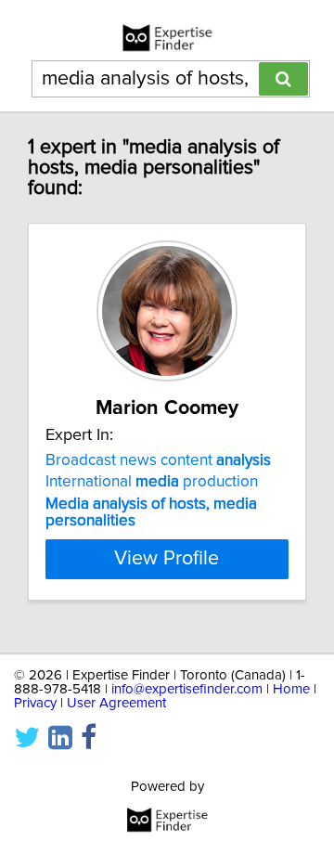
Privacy (35, 703)
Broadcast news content (158, 460)
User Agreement (116, 703)
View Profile (166, 559)
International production (151, 481)
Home (291, 689)
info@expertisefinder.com (187, 689)
